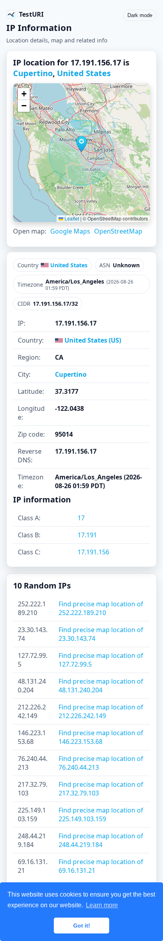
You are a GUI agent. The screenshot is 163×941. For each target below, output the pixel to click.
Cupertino (33, 73)
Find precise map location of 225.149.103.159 (101, 814)
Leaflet (71, 218)
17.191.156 (93, 552)
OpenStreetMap (118, 231)
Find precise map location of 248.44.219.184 (101, 840)
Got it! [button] (81, 925)
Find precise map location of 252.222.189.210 (101, 608)
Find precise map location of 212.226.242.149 (101, 711)
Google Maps (70, 231)
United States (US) (92, 340)
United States (84, 73)
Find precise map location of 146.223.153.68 (101, 737)
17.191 (87, 535)
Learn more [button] (102, 905)
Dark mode (139, 15)
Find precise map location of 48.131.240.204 (101, 685)
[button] (81, 143)
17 (81, 518)
